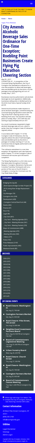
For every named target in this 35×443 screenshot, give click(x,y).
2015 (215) (6, 290)
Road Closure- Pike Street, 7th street (18, 322)
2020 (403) (6, 276)
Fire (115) (6, 211)
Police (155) (7, 240)
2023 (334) (6, 267)
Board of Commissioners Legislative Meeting (17, 341)
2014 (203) (6, 293)
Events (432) (7, 205)
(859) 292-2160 (8, 417)
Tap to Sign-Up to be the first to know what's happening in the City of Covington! (16, 12)
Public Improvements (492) (12, 246)
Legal (3, 23)
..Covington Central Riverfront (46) (14, 202)
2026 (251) (6, 258)
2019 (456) (6, 279)
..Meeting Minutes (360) (11, 234)
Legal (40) (6, 214)
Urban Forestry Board (16, 350)
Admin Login (7, 435)
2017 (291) (6, 285)
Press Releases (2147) (10, 243)
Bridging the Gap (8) (10, 183)
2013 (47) (6, 296)
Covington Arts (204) (10, 196)
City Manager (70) (9, 193)
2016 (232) (6, 287)
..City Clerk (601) (8, 217)
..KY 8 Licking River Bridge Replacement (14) (16, 189)
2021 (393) (6, 273)
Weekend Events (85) (10, 248)
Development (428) (9, 199)
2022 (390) (6, 270)
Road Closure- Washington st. (18, 307)
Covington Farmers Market (18, 314)
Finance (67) (7, 208)
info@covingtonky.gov (11, 420)
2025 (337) (6, 261)
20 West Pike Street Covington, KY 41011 (16, 412)
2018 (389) (6, 282)
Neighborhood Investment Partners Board (18, 330)
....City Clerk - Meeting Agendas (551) (15, 220)
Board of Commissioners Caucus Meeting (17, 381)
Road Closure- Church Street (16, 358)
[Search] (26, 4)
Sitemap (6, 432)
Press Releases (11, 23)
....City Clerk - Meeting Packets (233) (15, 225)
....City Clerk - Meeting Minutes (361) (15, 222)
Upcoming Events (10, 301)
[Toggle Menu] (31, 3)
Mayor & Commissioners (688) (13, 228)
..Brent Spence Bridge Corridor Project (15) (17, 186)
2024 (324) (6, 264)
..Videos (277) (7, 237)
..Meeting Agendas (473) (11, 231)
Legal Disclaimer (9, 429)
